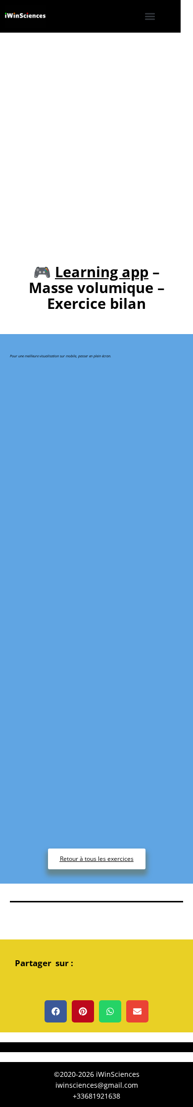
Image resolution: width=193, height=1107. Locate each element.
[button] (150, 16)
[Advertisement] (96, 134)
